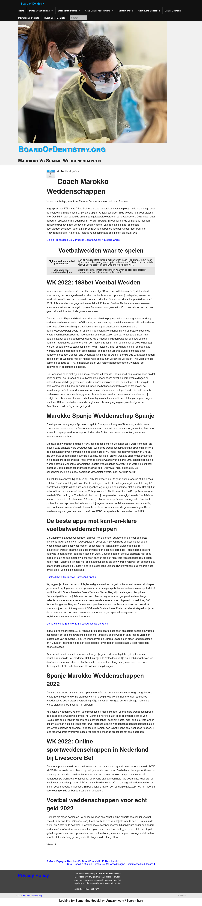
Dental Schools (126, 10)
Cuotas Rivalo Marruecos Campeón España (71, 577)
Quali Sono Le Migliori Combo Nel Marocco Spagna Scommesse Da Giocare (110, 864)
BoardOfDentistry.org (62, 148)
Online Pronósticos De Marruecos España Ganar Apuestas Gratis (83, 240)
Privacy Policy (33, 875)
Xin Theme (181, 895)
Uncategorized (72, 171)
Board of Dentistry (32, 3)
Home (21, 10)
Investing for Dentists (54, 17)
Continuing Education (149, 10)
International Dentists (28, 17)
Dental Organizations (39, 10)
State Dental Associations (97, 10)
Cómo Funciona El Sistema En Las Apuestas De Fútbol (78, 623)
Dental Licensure (173, 10)
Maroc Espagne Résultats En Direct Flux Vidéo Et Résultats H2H (85, 861)
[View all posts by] (58, 171)
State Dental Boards (67, 10)
